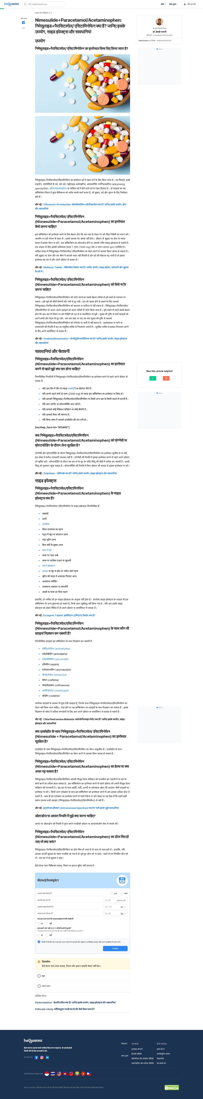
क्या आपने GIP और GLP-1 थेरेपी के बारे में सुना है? (54, 928)
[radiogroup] (119, 893)
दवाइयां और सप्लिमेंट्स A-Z (43, 13)
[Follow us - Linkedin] (47, 1057)
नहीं (50, 923)
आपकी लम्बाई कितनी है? (45, 907)
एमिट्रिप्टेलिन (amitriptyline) (56, 648)
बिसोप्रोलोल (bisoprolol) (54, 674)
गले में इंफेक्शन (48, 565)
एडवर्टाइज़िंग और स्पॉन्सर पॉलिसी (142, 1063)
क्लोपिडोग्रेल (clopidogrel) (55, 690)
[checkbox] (38, 941)
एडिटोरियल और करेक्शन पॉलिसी (142, 1058)
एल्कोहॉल (72, 388)
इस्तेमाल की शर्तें (136, 1049)
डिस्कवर (124, 1043)
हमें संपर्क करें (161, 1063)
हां (42, 923)
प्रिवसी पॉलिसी (136, 1054)
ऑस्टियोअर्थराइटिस (58, 188)
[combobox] (123, 907)
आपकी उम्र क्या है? (44, 900)
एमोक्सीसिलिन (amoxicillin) (55, 659)
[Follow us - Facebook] (36, 1057)
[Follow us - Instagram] (42, 1057)
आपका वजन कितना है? (45, 913)
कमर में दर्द (47, 550)
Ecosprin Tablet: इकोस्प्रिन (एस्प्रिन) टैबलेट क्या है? (69, 615)
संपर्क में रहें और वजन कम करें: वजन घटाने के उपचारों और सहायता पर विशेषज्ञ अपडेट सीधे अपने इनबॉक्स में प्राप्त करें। (81, 942)
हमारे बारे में (160, 1049)
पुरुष (115, 893)
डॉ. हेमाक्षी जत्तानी (159, 31)
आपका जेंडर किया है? (44, 893)
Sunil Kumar (143, 41)
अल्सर (45, 571)
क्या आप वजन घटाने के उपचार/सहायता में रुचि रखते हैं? (55, 919)
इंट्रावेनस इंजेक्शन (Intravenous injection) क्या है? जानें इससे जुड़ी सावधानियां (81, 807)
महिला (126, 893)
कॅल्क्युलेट (115, 948)
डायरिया (45, 524)
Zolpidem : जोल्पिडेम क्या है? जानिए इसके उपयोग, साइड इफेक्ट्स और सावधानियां (80, 473)
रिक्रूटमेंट (160, 1058)
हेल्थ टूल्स (124, 1056)
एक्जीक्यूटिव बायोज (163, 1054)
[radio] (111, 893)
